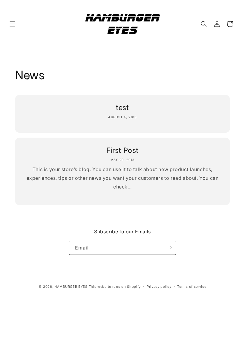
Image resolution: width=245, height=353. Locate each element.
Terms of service (191, 286)
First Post (122, 150)
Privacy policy (159, 286)
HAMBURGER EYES (71, 286)
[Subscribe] (169, 248)
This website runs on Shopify (115, 286)
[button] (12, 24)
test (122, 107)
